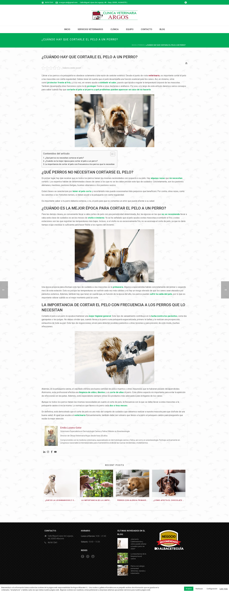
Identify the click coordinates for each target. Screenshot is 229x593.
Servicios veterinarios (90, 29)
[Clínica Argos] (114, 15)
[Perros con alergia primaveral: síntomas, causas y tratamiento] (132, 483)
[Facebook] (51, 452)
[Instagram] (48, 452)
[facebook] (82, 556)
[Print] (186, 63)
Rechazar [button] (199, 589)
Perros (141, 45)
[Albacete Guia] (169, 540)
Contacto (146, 29)
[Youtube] (55, 452)
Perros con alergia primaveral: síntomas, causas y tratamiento (133, 500)
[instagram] (87, 556)
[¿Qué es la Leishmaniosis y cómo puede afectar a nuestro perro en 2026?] (60, 483)
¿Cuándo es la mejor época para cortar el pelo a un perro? (71, 161)
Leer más (224, 589)
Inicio (67, 29)
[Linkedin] (44, 452)
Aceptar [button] (189, 589)
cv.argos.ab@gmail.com (68, 2)
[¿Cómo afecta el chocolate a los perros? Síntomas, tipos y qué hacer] (168, 483)
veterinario (154, 75)
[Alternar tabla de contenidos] (111, 154)
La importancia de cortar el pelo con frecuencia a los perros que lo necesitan (79, 164)
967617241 (49, 2)
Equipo (129, 29)
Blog (162, 29)
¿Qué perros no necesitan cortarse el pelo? (64, 158)
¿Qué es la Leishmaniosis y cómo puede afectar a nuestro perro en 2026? (61, 500)
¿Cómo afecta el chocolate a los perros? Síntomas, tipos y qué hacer (169, 500)
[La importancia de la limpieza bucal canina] (96, 483)
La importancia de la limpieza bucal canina (97, 500)
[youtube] (92, 556)
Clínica (115, 29)
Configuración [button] (212, 589)
